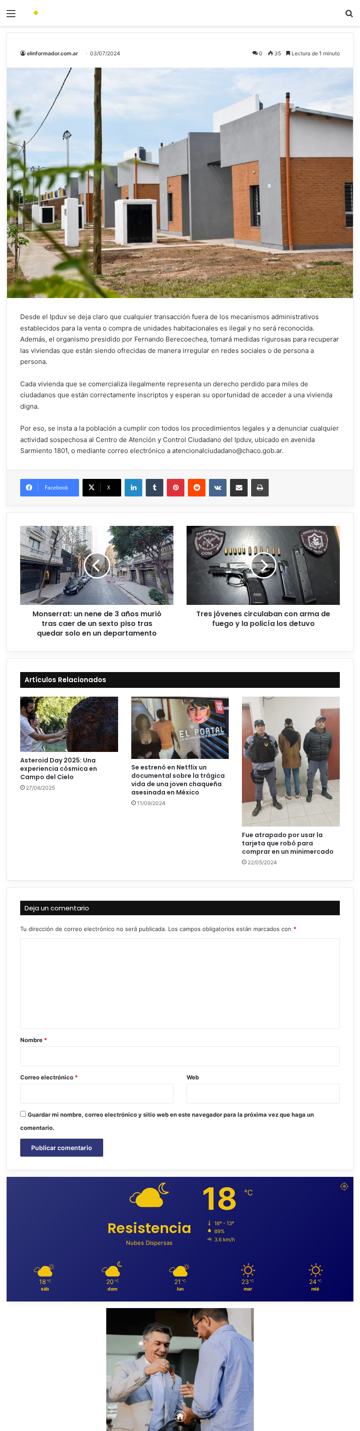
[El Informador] (70, 13)
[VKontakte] (218, 487)
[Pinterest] (175, 487)
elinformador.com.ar (52, 53)
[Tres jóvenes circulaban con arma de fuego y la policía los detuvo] (263, 565)
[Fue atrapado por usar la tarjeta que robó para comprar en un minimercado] (291, 762)
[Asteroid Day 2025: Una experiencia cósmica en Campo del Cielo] (69, 724)
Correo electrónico (49, 1077)
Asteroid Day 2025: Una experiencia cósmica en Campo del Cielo (58, 768)
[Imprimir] (260, 487)
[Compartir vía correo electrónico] (239, 487)
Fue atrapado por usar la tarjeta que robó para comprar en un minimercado (288, 843)
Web (193, 1077)
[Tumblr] (154, 487)
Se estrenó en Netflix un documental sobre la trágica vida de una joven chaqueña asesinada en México (178, 780)
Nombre (33, 1039)
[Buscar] (349, 16)
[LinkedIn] (133, 487)
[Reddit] (196, 487)
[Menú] (11, 16)
